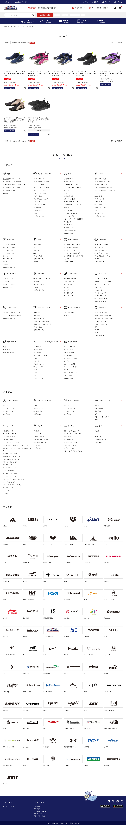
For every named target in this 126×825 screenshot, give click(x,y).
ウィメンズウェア (38, 350)
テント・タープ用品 (69, 364)
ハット (96, 434)
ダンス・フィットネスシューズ (42, 324)
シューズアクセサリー (40, 190)
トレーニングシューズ (40, 185)
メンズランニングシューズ (102, 279)
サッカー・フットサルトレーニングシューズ (15, 445)
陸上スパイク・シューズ (10, 473)
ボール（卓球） (37, 256)
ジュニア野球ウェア (70, 210)
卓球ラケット (37, 244)
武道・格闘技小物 (8, 352)
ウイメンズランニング (9, 434)
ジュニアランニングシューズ (103, 284)
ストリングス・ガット (9, 247)
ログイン (85, 2)
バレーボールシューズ (101, 244)
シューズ (36, 361)
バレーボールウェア (100, 247)
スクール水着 (68, 284)
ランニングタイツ (99, 290)
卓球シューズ (37, 250)
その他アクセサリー (9, 193)
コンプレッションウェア (40, 355)
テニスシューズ (99, 199)
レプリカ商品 (37, 202)
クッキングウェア (69, 352)
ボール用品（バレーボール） (102, 256)
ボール (96, 405)
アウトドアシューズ (100, 321)
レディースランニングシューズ (103, 281)
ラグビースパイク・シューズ (41, 279)
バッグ (5, 262)
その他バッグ (37, 448)
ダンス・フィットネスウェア (41, 321)
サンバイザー (98, 437)
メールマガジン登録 (40, 811)
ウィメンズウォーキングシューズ (13, 316)
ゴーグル (66, 290)
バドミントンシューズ (74, 15)
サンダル (5, 493)
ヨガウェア (36, 313)
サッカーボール (38, 207)
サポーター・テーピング (101, 417)
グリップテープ (99, 193)
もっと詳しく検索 (44, 15)
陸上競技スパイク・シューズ (11, 179)
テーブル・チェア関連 (70, 358)
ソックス (97, 210)
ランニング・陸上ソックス (71, 431)
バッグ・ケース (68, 225)
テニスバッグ (98, 202)
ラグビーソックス (69, 448)
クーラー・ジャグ (69, 350)
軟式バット (67, 193)
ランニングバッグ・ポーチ (102, 299)
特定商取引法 (38, 814)
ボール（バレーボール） (101, 253)
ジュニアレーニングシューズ (42, 187)
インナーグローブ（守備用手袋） (73, 219)
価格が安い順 (16, 42)
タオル (96, 420)
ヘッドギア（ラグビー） (40, 284)
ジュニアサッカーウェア (40, 199)
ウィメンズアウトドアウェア (102, 316)
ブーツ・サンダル (38, 367)
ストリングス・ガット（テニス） (103, 187)
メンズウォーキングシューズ (11, 313)
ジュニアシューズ (38, 364)
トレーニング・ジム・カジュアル (12, 485)
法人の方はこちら (8, 806)
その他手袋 (67, 222)
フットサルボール (38, 210)
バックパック (37, 431)
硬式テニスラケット (100, 179)
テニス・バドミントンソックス (72, 434)
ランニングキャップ (100, 296)
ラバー (35, 247)
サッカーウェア (38, 196)
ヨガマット (36, 316)
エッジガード (98, 196)
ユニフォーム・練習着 (70, 213)
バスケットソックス (69, 439)
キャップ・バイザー (100, 207)
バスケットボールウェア (71, 247)
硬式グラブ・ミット (69, 179)
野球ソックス (68, 437)
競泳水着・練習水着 (70, 279)
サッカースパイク (38, 179)
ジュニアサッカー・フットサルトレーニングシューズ (17, 449)
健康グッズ (67, 316)
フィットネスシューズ (9, 471)
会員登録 (95, 2)
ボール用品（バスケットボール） (73, 256)
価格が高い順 (25, 42)
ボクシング (6, 350)
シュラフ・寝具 (68, 355)
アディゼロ (57, 15)
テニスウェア (98, 205)
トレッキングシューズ (100, 324)
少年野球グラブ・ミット (71, 185)
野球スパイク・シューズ (71, 202)
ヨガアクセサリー (38, 318)
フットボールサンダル (40, 193)
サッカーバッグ (38, 213)
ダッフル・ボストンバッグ (40, 442)
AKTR (83, 15)
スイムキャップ (68, 287)
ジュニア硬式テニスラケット (103, 182)
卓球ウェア (36, 253)
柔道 (4, 347)
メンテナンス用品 (69, 228)
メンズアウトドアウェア (101, 313)
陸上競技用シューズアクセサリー (13, 182)
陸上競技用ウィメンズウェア (11, 187)
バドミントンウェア (8, 253)
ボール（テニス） (99, 213)
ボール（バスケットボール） (72, 253)
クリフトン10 (65, 15)
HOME (5, 26)
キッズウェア (37, 352)
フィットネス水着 (69, 281)
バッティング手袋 (69, 216)
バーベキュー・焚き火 (70, 367)
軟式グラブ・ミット (69, 182)
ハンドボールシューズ (9, 279)
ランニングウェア (99, 287)
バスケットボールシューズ (72, 244)
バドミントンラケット (9, 244)
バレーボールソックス (70, 442)
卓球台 (35, 262)
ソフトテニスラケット (100, 185)
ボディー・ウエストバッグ (41, 439)
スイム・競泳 (13, 26)
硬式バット (67, 190)
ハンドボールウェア (9, 281)
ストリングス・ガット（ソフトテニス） (105, 190)
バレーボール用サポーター (102, 250)
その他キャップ (99, 442)
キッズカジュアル (8, 488)
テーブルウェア (68, 361)
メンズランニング (8, 431)
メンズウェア (37, 347)
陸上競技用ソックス (9, 190)
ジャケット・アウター (9, 408)
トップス (5, 405)
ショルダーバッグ (38, 437)
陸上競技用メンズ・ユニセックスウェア (15, 185)
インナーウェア (38, 327)
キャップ (35, 373)
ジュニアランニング (9, 437)
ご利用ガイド (106, 2)
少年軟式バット (68, 196)
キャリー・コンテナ (69, 347)
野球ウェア (67, 207)
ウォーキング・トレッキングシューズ (13, 479)
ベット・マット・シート (70, 373)
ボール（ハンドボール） (10, 284)
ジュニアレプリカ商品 (40, 205)
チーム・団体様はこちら (97, 8)
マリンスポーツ (22, 26)
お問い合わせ (118, 2)
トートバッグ (37, 434)
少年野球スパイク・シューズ (72, 205)
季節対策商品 (98, 408)
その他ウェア (7, 414)
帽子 (95, 327)
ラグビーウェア (38, 281)
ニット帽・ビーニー (100, 439)
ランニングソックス (100, 293)
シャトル (5, 256)
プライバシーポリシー (40, 816)
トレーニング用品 (69, 313)
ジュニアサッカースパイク (41, 182)
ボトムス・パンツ (8, 411)
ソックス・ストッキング (70, 230)
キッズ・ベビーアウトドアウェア (103, 318)
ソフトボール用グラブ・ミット (73, 187)
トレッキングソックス (70, 445)
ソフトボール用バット (70, 199)
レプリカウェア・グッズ (71, 250)
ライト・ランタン (68, 375)
